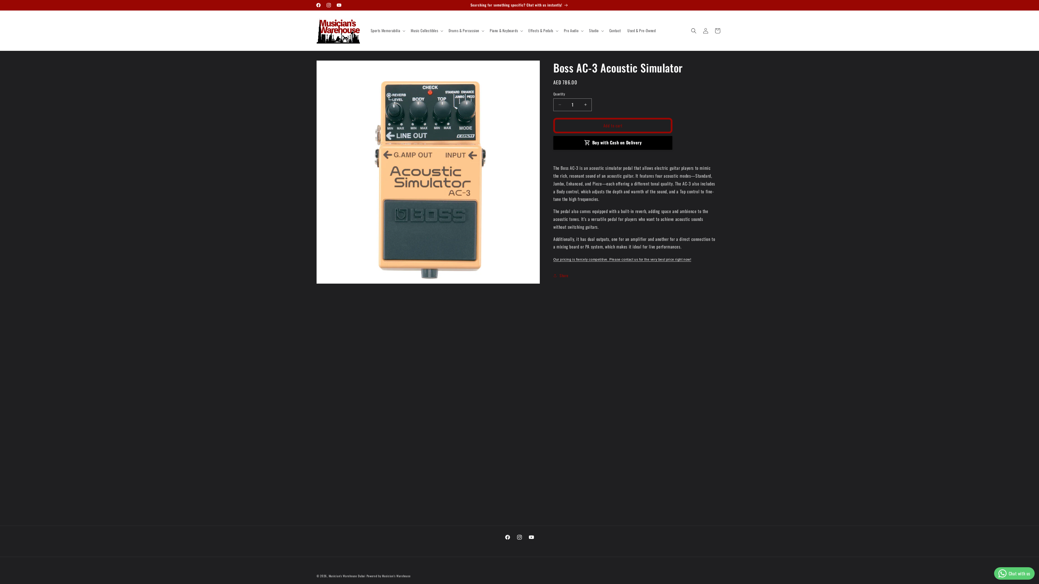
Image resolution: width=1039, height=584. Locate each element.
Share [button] (564, 275)
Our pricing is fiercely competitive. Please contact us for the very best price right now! (622, 259)
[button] (387, 30)
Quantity (559, 94)
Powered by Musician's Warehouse (389, 576)
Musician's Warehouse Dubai (347, 576)
